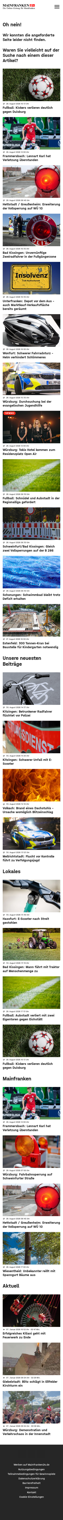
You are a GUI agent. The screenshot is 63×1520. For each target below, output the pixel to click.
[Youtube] (41, 1454)
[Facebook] (22, 1454)
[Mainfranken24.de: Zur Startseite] (19, 6)
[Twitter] (31, 1454)
